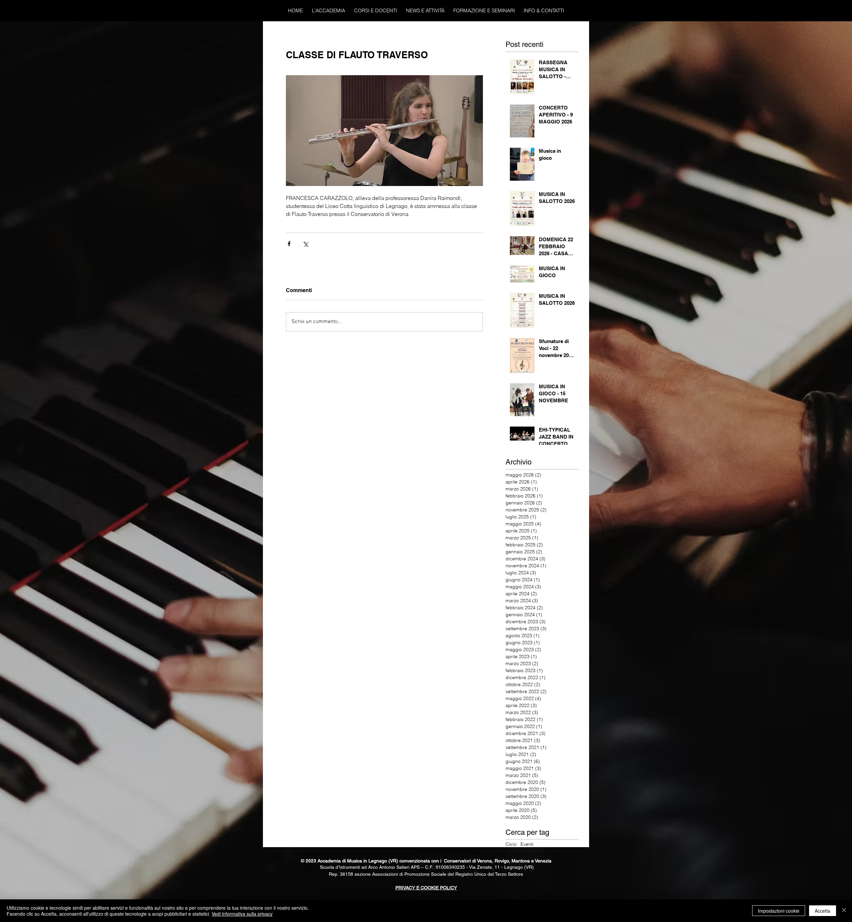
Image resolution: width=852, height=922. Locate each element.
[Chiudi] (844, 911)
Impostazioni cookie (778, 910)
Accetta (822, 910)
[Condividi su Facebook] (289, 244)
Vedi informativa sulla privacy (242, 913)
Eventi (527, 844)
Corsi (511, 844)
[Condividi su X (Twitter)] (305, 244)
